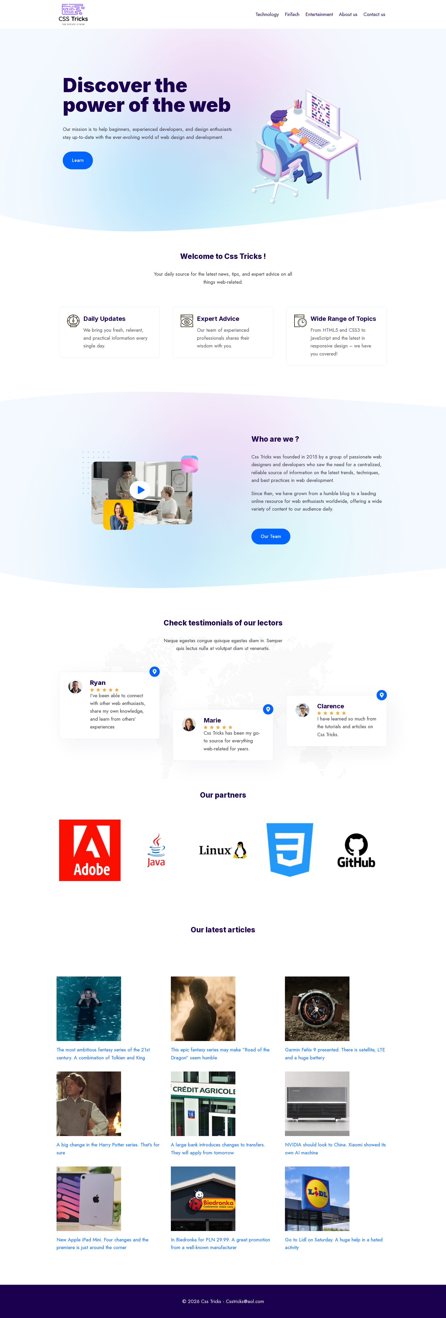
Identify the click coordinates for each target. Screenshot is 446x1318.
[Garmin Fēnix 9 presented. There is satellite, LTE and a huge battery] (337, 1008)
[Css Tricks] (73, 14)
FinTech (292, 14)
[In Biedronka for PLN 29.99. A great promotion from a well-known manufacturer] (223, 1198)
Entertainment (319, 14)
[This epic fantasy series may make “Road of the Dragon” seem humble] (223, 1008)
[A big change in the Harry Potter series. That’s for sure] (109, 1103)
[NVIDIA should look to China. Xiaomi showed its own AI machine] (337, 1103)
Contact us (374, 14)
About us (348, 14)
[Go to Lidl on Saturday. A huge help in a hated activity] (337, 1198)
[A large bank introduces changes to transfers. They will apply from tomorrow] (223, 1103)
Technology (267, 14)
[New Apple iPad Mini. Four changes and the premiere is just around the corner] (109, 1198)
